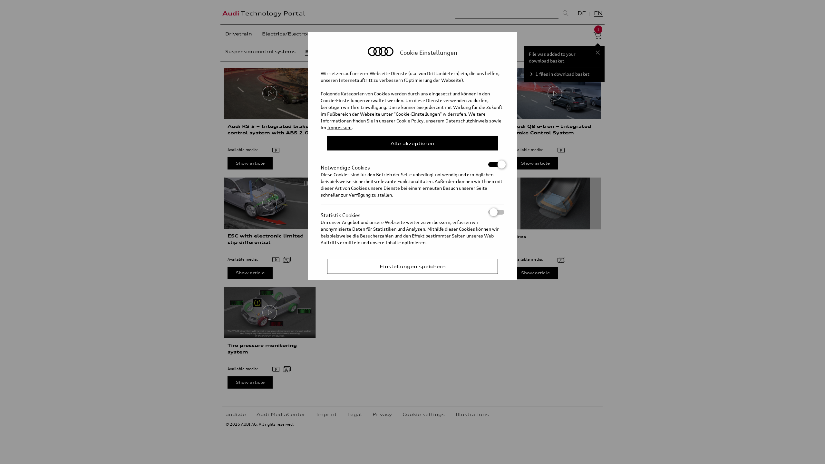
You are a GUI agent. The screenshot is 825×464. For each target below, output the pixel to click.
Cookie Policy (409, 120)
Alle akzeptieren (412, 143)
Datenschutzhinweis (466, 120)
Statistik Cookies (341, 213)
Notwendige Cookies (345, 165)
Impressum (339, 127)
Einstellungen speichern (413, 266)
